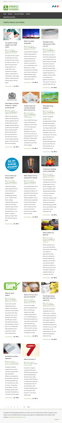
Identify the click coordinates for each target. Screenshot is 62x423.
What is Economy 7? (30, 359)
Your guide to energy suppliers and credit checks (11, 45)
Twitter (53, 6)
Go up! (56, 419)
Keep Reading (8, 86)
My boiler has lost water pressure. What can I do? (49, 44)
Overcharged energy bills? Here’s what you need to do (49, 298)
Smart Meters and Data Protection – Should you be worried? (12, 105)
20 (24, 407)
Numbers (10, 13)
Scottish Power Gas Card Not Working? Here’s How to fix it (29, 108)
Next (28, 407)
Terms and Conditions (19, 13)
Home (4, 13)
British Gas (49, 240)
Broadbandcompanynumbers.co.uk (17, 417)
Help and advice (13, 53)
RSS (58, 6)
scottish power (27, 117)
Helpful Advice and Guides (9, 17)
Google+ (55, 6)
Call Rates (28, 13)
